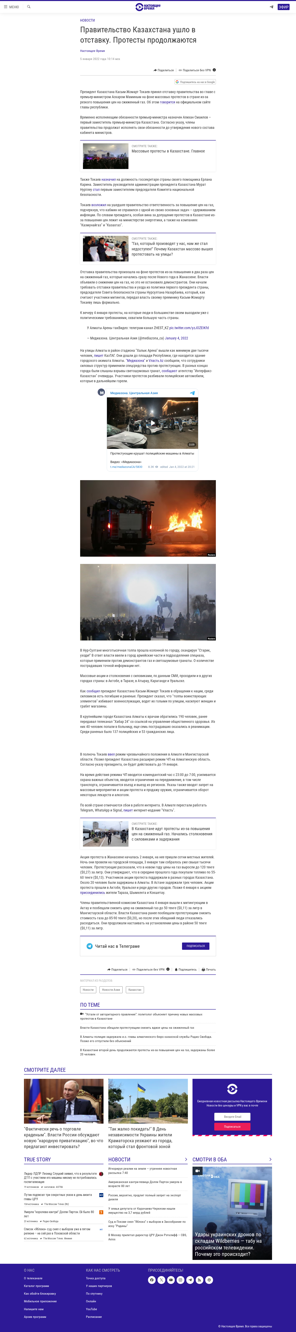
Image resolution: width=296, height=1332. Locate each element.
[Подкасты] (209, 1280)
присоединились (92, 892)
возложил (98, 205)
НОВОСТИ (119, 1159)
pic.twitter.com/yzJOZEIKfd (189, 328)
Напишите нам (33, 1309)
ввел (111, 754)
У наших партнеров (99, 1286)
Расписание (94, 1317)
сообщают (169, 371)
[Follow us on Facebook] (152, 1280)
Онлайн (91, 1301)
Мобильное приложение (40, 1301)
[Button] (164, 70)
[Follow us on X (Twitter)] (161, 1280)
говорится (167, 102)
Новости (87, 20)
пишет (98, 355)
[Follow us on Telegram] (190, 1280)
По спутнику (94, 1293)
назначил (108, 179)
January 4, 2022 (176, 338)
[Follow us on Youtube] (171, 1280)
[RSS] (199, 1280)
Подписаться (196, 946)
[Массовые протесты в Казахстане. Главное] (105, 156)
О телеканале (33, 1278)
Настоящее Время (92, 51)
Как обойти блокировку (40, 1293)
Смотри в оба (210, 1159)
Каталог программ (36, 1286)
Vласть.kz (156, 360)
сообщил (93, 691)
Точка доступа (96, 1278)
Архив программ (35, 1317)
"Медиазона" (135, 360)
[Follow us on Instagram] (180, 1280)
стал (96, 189)
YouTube (91, 1309)
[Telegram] (271, 7)
